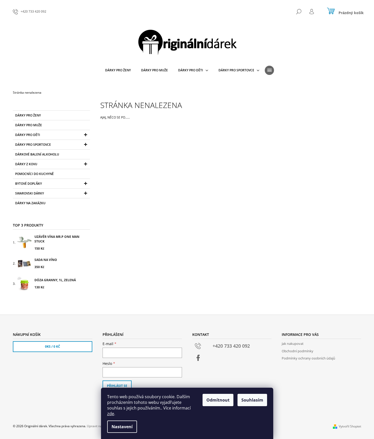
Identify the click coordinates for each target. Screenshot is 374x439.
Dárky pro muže (28, 125)
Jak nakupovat (293, 343)
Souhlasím (252, 400)
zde (110, 413)
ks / (52, 346)
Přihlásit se (117, 386)
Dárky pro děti (27, 135)
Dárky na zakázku (30, 203)
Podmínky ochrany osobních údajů (308, 358)
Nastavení (122, 427)
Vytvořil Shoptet (350, 426)
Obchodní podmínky (297, 351)
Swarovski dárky (29, 193)
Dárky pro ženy (28, 115)
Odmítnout (218, 400)
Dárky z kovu (26, 164)
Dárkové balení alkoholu (37, 154)
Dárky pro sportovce (33, 144)
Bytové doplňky (28, 183)
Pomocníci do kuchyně (34, 174)
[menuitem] (118, 70)
